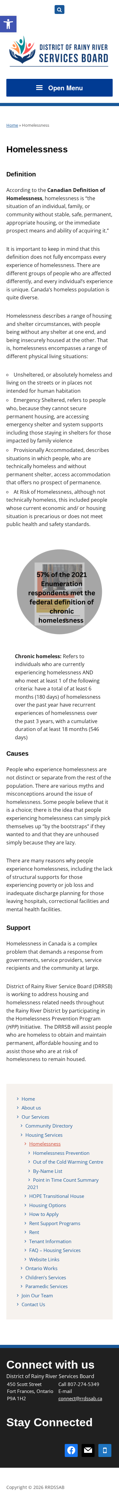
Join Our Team (37, 1295)
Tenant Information (50, 1241)
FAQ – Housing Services (55, 1250)
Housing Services (44, 1135)
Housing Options (47, 1205)
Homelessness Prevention (61, 1153)
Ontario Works (41, 1268)
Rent (34, 1232)
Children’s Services (45, 1277)
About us (31, 1107)
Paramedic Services (46, 1286)
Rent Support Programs (54, 1223)
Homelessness (45, 1144)
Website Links (44, 1259)
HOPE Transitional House (56, 1196)
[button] (8, 24)
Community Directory (49, 1125)
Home (12, 125)
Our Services (35, 1117)
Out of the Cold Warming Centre (68, 1162)
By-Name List (47, 1171)
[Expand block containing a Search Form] (59, 9)
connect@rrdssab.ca (80, 1398)
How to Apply (44, 1214)
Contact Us (33, 1304)
